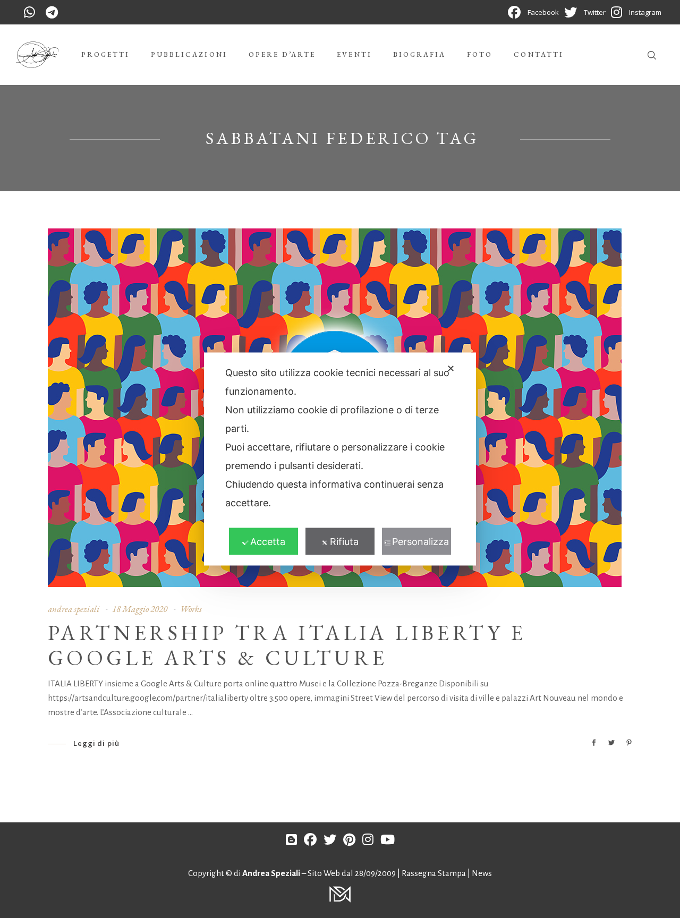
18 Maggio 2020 (139, 609)
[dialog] (340, 459)
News (482, 873)
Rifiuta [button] (344, 541)
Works (191, 609)
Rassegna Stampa (435, 873)
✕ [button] (451, 368)
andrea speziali (73, 609)
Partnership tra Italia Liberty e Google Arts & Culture (287, 645)
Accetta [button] (267, 541)
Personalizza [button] (420, 541)
